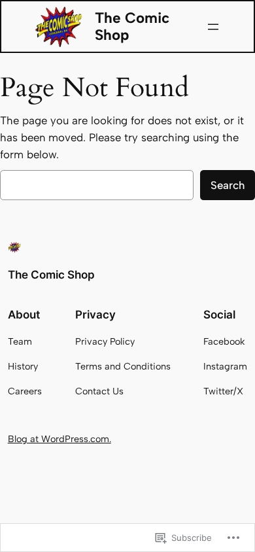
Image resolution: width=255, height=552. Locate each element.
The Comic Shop (132, 26)
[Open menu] (213, 27)
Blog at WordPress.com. (59, 439)
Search (228, 185)
